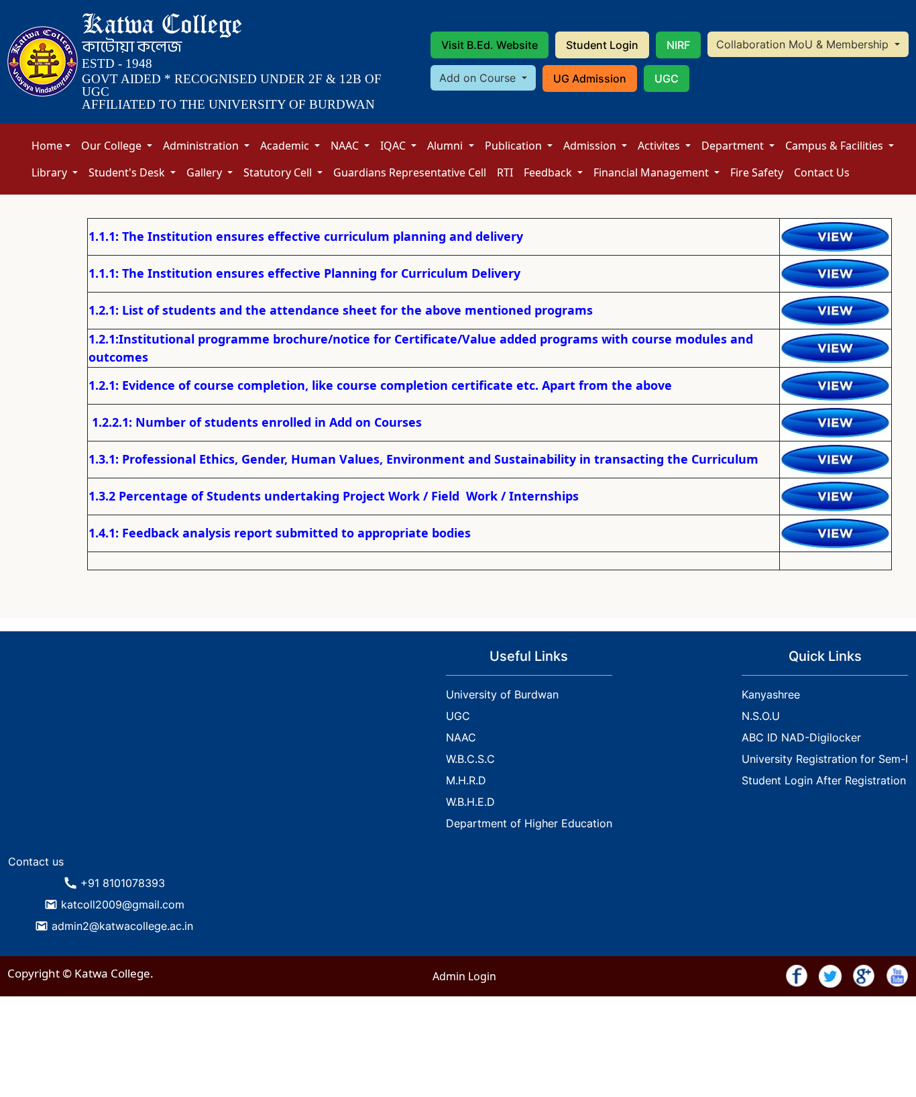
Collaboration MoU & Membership (804, 44)
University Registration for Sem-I (825, 759)
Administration (202, 145)
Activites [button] (660, 145)
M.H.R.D (466, 780)
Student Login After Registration (824, 780)
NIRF (678, 45)
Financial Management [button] (652, 172)
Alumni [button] (446, 145)
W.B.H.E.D (470, 801)
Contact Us (822, 172)
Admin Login (464, 976)
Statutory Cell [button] (278, 172)
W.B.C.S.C (470, 759)
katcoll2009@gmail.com (122, 904)
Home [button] (47, 145)
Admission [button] (591, 145)
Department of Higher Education (529, 823)
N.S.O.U (761, 716)
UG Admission (589, 78)
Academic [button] (286, 145)
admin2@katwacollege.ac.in (122, 926)
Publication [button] (515, 145)
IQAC (394, 145)
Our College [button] (112, 145)
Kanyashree (771, 694)
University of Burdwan (502, 694)
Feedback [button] (549, 172)
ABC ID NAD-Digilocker (801, 737)
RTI (505, 172)
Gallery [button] (205, 172)
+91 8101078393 (122, 883)
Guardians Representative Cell (409, 172)
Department (733, 145)
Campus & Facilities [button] (835, 145)
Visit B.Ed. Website (489, 45)
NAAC (346, 145)
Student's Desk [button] (128, 172)
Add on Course (479, 78)
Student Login (602, 45)
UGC (666, 78)
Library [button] (51, 172)
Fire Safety (756, 172)
